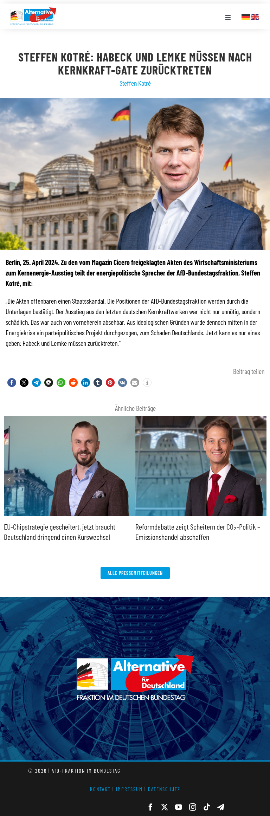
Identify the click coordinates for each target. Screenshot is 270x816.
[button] (11, 382)
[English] (255, 16)
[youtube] (178, 807)
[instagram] (192, 807)
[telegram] (220, 807)
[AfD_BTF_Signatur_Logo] (33, 11)
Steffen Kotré (135, 83)
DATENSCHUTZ (164, 789)
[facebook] (150, 807)
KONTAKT (100, 789)
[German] (246, 16)
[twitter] (164, 807)
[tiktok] (206, 807)
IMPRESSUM (129, 789)
